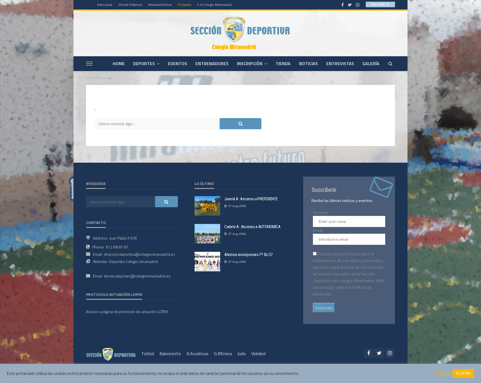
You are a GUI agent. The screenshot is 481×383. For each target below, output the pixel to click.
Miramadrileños (159, 4)
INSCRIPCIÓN (249, 63)
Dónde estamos (130, 4)
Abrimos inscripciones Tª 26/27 (248, 254)
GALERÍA (370, 63)
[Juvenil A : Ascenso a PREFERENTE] (207, 206)
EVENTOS (177, 63)
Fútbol (148, 353)
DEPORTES (144, 63)
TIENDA (283, 63)
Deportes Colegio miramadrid (133, 261)
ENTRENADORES (212, 63)
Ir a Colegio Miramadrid (214, 4)
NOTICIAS (308, 63)
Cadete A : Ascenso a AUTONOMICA (252, 226)
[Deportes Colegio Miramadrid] (240, 33)
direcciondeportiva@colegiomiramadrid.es (139, 254)
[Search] (390, 63)
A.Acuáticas (197, 353)
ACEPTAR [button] (463, 373)
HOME (119, 63)
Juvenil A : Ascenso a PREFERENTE (251, 198)
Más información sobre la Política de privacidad (348, 287)
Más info (443, 373)
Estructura (104, 4)
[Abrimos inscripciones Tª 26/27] (207, 261)
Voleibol (258, 353)
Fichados (184, 4)
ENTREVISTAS (340, 63)
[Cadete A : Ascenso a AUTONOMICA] (207, 233)
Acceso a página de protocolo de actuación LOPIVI (127, 311)
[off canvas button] (89, 63)
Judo (241, 353)
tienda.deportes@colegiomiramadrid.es (137, 276)
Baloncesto (170, 353)
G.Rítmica (223, 353)
